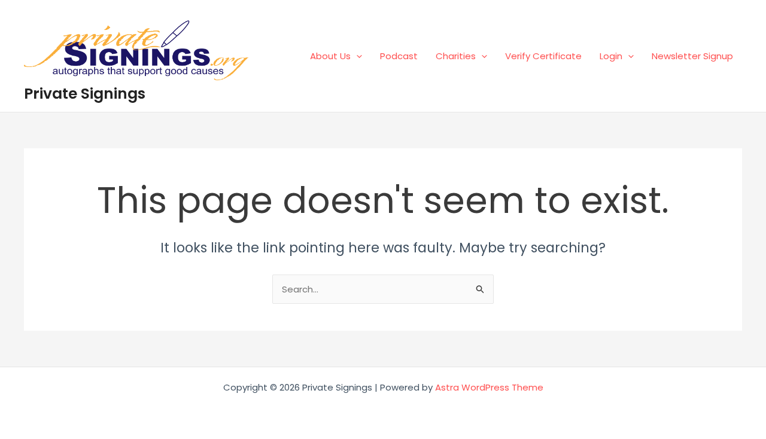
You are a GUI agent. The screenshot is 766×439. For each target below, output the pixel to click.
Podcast (399, 56)
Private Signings (84, 93)
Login (611, 56)
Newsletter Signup (692, 56)
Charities (456, 56)
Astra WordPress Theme (489, 387)
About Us (330, 56)
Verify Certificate (543, 56)
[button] (356, 56)
